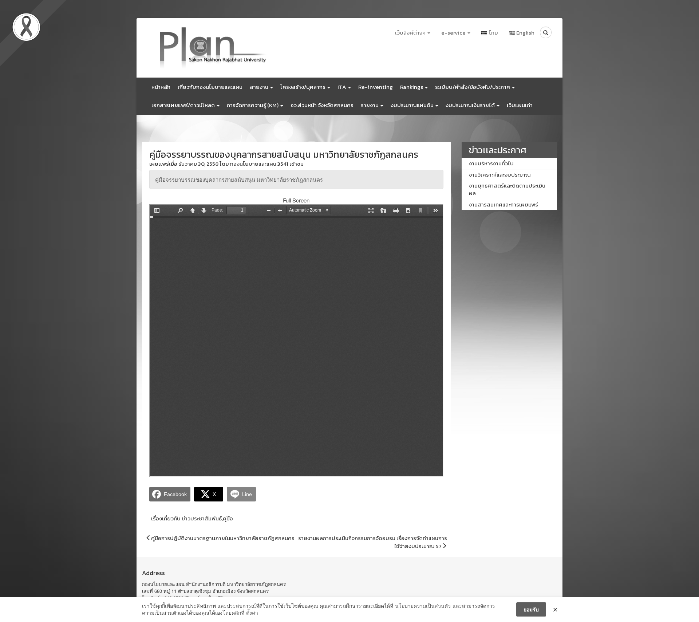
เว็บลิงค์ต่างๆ (411, 32)
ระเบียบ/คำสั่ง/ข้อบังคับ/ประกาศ (473, 87)
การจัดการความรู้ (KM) (253, 105)
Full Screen (296, 200)
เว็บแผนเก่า (520, 105)
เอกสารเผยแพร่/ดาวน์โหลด (183, 105)
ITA (342, 87)
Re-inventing (375, 87)
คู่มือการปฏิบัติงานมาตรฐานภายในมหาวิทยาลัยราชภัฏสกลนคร (223, 538)
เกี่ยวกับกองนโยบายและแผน (210, 87)
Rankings (412, 87)
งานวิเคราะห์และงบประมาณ (500, 174)
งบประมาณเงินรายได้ (471, 105)
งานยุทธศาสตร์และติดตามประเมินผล (507, 189)
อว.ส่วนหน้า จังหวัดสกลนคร (322, 105)
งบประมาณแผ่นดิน (413, 105)
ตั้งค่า (252, 612)
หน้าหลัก (160, 87)
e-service (454, 32)
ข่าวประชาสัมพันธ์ (202, 518)
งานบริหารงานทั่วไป (491, 163)
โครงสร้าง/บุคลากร (303, 87)
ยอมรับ (531, 609)
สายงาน (259, 87)
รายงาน (370, 105)
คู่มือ (228, 518)
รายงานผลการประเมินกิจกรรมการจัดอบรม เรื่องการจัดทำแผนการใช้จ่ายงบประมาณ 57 (372, 542)
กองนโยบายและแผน (253, 164)
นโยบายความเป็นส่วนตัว (423, 605)
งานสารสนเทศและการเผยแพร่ (503, 204)
